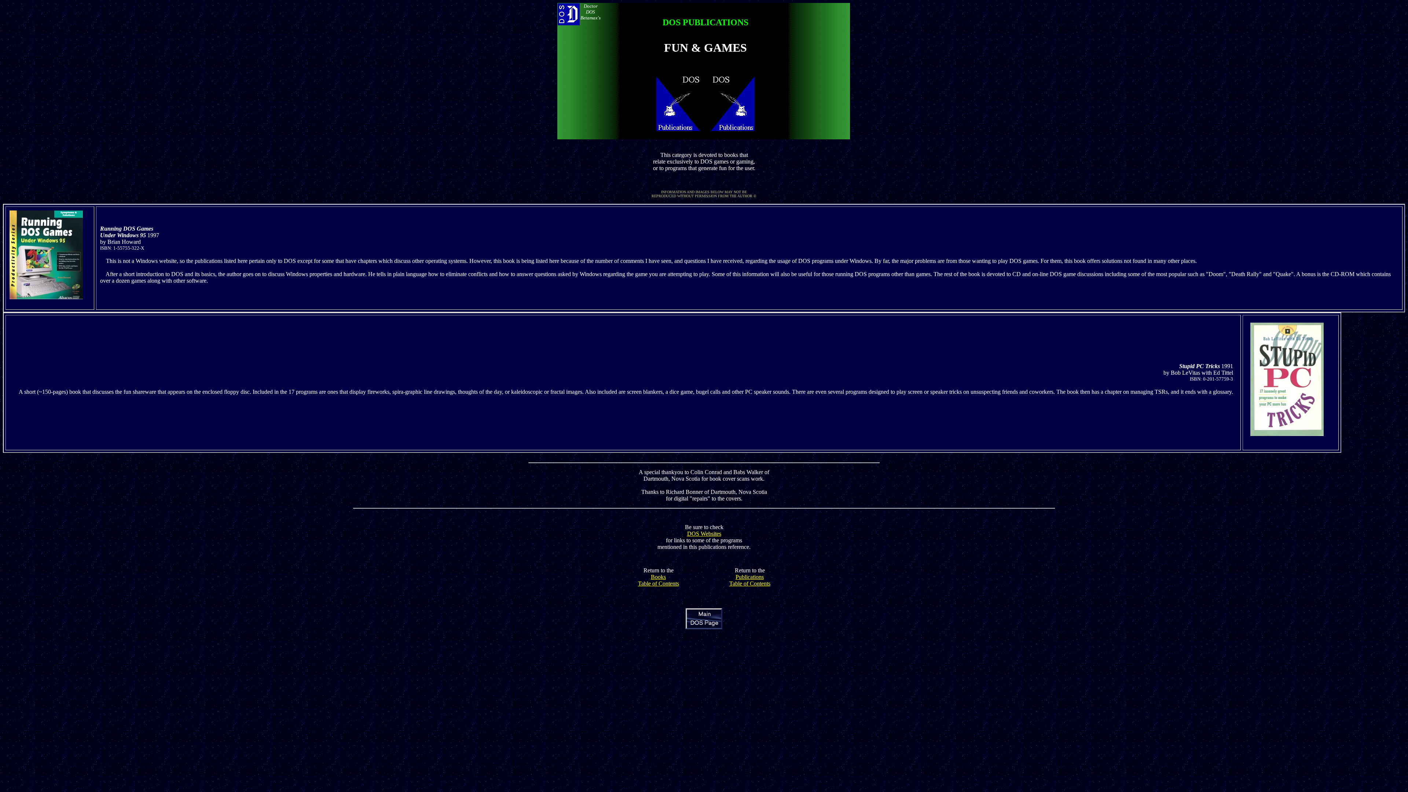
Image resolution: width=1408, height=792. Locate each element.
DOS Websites (704, 534)
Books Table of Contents (658, 580)
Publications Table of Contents (749, 580)
